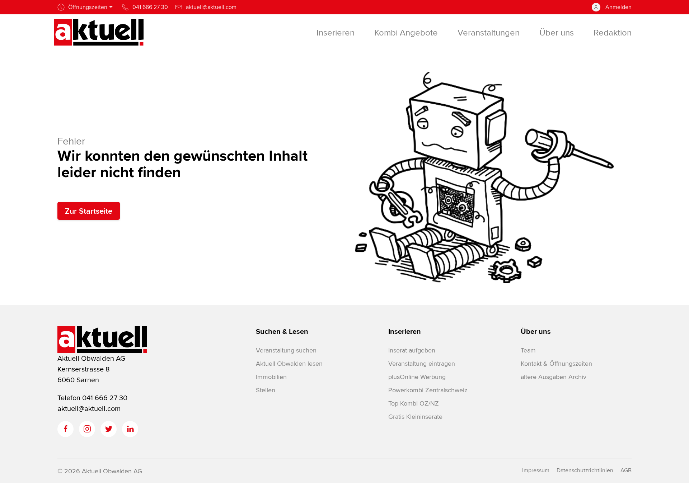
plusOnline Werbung (417, 376)
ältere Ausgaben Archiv (553, 376)
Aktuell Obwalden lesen (289, 363)
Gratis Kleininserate (415, 416)
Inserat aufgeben (411, 350)
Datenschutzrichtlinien (585, 470)
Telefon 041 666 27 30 (92, 397)
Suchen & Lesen (282, 331)
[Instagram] (87, 429)
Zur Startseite (88, 211)
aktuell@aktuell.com (89, 408)
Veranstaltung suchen (286, 350)
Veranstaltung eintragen (421, 363)
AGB (626, 470)
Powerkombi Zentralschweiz (427, 389)
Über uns (536, 331)
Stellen (265, 389)
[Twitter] (108, 429)
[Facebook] (65, 429)
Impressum (535, 470)
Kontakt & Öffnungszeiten (556, 363)
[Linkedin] (130, 429)
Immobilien (271, 376)
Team (528, 350)
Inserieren (404, 331)
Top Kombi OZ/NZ (413, 403)
